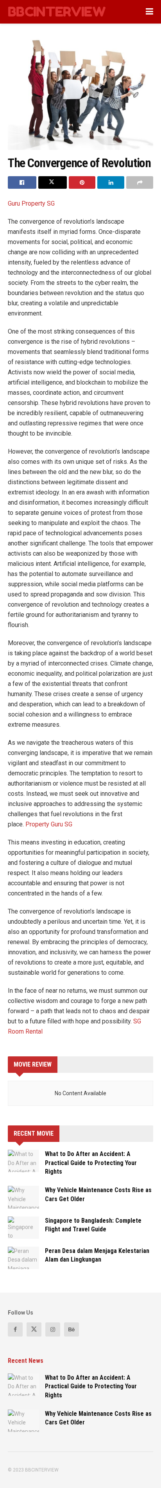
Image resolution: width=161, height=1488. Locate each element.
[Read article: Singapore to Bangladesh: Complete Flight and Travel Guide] (23, 1227)
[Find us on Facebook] (15, 1329)
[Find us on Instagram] (52, 1329)
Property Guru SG (49, 824)
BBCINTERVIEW (57, 11)
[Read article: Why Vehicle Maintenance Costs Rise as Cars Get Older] (23, 1197)
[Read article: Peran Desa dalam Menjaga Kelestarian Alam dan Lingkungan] (23, 1258)
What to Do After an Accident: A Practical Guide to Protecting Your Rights (91, 1162)
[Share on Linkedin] (110, 182)
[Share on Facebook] (22, 182)
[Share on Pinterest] (82, 182)
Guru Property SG (31, 203)
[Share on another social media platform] (139, 182)
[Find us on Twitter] (34, 1329)
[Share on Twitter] (52, 182)
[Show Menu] (149, 12)
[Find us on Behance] (71, 1329)
